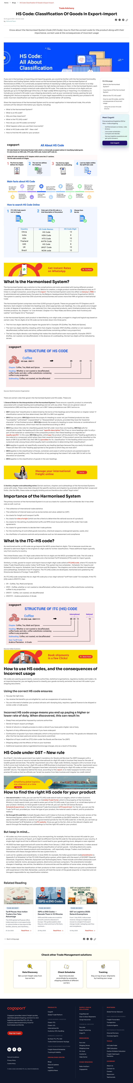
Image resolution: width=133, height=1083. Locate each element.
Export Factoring (85, 1030)
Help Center (83, 1057)
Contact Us (110, 1068)
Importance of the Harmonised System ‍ (114, 91)
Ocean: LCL (51, 1025)
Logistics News (53, 1070)
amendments (87, 855)
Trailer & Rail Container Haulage (58, 1042)
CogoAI (50, 1012)
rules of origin (22, 519)
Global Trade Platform (55, 1015)
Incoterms (82, 1054)
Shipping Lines (84, 1048)
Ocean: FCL (51, 1022)
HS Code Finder (112, 1045)
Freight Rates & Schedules (56, 1049)
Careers (109, 1071)
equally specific (12, 435)
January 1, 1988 (88, 292)
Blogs (14, 3)
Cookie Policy (11, 1063)
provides (44, 440)
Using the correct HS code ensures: (112, 108)
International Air (53, 1028)
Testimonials (111, 1077)
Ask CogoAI (114, 143)
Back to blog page (13, 939)
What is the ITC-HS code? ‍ (112, 95)
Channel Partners (112, 1033)
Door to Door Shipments (87, 1017)
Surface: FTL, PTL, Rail (55, 1039)
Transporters (111, 1022)
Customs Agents (112, 1025)
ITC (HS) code (73, 563)
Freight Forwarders (113, 1019)
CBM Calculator (112, 1048)
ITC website (41, 822)
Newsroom (110, 1074)
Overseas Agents (112, 1036)
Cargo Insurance (84, 1019)
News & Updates (53, 1065)
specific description (52, 430)
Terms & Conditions (13, 1057)
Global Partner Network (115, 1012)
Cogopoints (83, 1069)
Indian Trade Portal (51, 800)
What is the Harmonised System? (111, 85)
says (49, 435)
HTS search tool (65, 807)
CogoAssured (84, 1014)
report (43, 292)
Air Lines (82, 1051)
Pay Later (82, 1027)
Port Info (82, 1042)
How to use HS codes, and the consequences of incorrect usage (113, 101)
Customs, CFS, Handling (56, 1031)
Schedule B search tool (15, 807)
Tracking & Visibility (54, 1052)
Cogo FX (82, 1033)
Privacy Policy (11, 1060)
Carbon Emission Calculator (116, 1051)
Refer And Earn (84, 1066)
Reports (50, 1067)
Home (6, 3)
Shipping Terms (84, 1045)
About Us (110, 1066)
